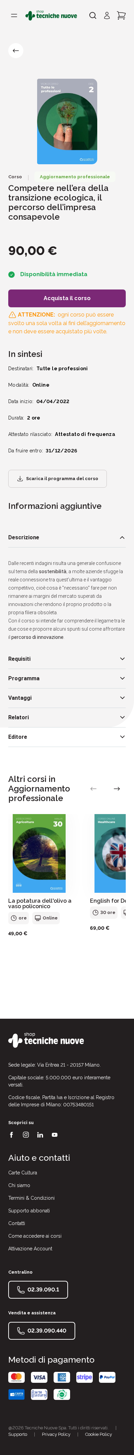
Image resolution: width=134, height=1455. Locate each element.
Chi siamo (19, 1185)
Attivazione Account (30, 1248)
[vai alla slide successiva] (117, 789)
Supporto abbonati (29, 1210)
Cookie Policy (98, 1434)
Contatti (16, 1223)
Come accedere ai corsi (35, 1236)
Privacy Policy (56, 1434)
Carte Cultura (22, 1172)
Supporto (17, 1434)
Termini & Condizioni (31, 1198)
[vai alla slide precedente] (93, 789)
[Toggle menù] (14, 15)
